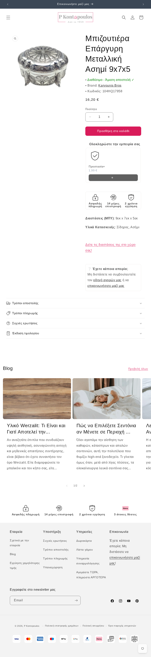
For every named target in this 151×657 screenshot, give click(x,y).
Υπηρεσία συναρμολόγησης (87, 561)
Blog (13, 554)
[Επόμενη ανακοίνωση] (143, 4)
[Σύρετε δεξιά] (84, 485)
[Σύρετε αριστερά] (67, 485)
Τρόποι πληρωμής (55, 558)
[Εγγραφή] (76, 600)
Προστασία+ (97, 166)
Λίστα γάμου (84, 549)
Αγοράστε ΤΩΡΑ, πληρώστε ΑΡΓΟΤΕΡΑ (91, 575)
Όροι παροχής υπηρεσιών (122, 626)
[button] (8, 17)
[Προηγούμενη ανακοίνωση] (7, 4)
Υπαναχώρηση (53, 567)
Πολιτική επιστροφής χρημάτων (62, 626)
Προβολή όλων (138, 368)
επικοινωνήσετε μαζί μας (105, 285)
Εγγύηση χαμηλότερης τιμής (25, 565)
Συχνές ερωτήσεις (55, 540)
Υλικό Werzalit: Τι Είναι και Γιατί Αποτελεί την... (36, 428)
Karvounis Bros (109, 85)
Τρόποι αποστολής (56, 549)
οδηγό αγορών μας (107, 280)
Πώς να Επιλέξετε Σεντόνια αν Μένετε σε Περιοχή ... (106, 428)
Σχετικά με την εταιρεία (19, 543)
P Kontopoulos (32, 626)
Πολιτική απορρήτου (93, 626)
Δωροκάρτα (84, 540)
